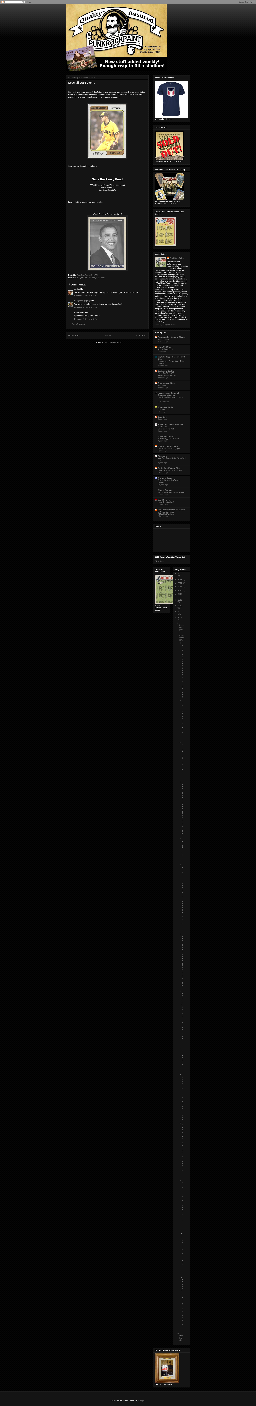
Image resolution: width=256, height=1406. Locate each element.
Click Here (159, 561)
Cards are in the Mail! (166, 429)
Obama (84, 278)
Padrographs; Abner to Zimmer (172, 337)
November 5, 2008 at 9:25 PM (85, 307)
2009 (180, 612)
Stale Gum (162, 417)
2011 (180, 600)
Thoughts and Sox (166, 383)
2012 (180, 594)
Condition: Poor (165, 500)
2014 (180, 587)
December (181, 626)
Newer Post (73, 335)
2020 (180, 574)
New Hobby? (162, 385)
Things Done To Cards (168, 446)
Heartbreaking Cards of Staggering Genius (168, 394)
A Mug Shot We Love (166, 514)
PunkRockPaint (177, 258)
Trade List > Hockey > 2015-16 (170, 470)
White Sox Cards (165, 407)
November (181, 637)
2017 (180, 583)
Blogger (141, 1401)
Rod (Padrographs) (82, 301)
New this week (163, 339)
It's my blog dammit (165, 349)
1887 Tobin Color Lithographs (169, 448)
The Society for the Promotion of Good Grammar (171, 511)
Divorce (77, 278)
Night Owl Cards (165, 347)
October (181, 1337)
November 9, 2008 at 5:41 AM (85, 319)
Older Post (141, 335)
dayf (76, 289)
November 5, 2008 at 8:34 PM (85, 296)
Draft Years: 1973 (164, 409)
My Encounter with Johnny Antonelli (171, 492)
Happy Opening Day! (166, 502)
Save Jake (100, 278)
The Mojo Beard (165, 478)
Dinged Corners (165, 490)
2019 (180, 579)
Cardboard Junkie (166, 371)
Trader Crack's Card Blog (169, 468)
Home (108, 335)
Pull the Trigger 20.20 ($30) (168, 439)
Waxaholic (162, 456)
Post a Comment (78, 324)
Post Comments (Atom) (113, 342)
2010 (180, 606)
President (91, 278)
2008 (180, 617)
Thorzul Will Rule (165, 436)
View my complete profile (165, 324)
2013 (180, 590)
